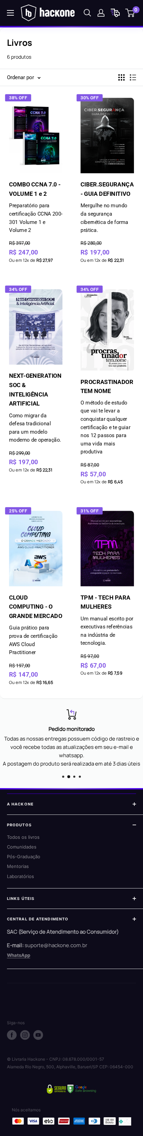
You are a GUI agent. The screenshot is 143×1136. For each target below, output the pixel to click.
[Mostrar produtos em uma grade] (121, 77)
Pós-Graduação (23, 856)
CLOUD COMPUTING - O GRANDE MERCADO (35, 624)
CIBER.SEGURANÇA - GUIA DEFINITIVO (107, 207)
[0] (130, 13)
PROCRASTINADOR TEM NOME (107, 416)
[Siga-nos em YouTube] (38, 1035)
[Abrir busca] (87, 13)
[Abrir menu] (10, 13)
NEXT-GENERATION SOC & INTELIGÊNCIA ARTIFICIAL (35, 408)
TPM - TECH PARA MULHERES (107, 620)
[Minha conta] (101, 13)
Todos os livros (23, 837)
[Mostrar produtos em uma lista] (133, 77)
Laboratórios (20, 876)
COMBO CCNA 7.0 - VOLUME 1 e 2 (35, 207)
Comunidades (21, 847)
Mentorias (18, 866)
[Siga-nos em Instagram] (25, 1035)
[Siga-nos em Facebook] (12, 1035)
